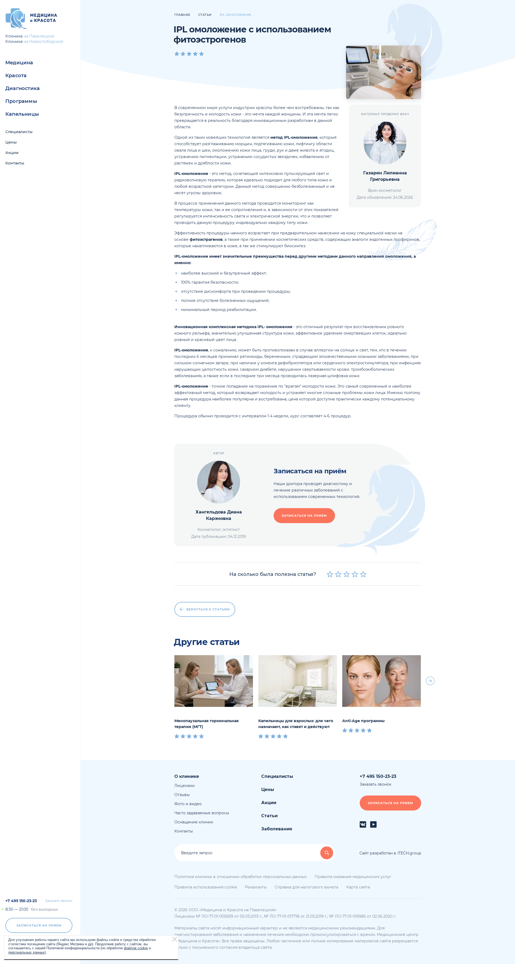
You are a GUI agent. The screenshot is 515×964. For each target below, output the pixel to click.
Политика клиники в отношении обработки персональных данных (240, 877)
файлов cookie (136, 948)
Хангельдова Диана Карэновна (219, 515)
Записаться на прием (39, 925)
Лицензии (184, 785)
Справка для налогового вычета (306, 887)
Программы (21, 101)
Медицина (19, 62)
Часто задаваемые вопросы (201, 813)
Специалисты (18, 132)
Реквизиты (256, 887)
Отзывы (182, 794)
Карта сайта (358, 887)
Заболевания (276, 828)
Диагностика (22, 88)
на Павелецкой (39, 36)
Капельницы (22, 114)
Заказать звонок (58, 900)
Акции (12, 153)
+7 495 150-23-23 (21, 901)
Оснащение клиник (193, 822)
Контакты (14, 163)
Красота (16, 75)
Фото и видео (188, 803)
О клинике (186, 776)
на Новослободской (43, 41)
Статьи (269, 815)
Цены (11, 142)
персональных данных (26, 952)
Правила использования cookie (205, 887)
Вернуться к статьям (208, 609)
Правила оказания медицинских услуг (353, 877)
